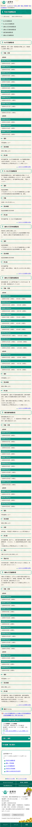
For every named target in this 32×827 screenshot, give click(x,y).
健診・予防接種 (24, 5)
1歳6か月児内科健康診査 (9, 26)
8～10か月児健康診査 (8, 23)
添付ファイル (8, 709)
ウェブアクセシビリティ (24, 785)
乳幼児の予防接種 (10, 768)
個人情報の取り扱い (8, 785)
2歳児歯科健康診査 (8, 32)
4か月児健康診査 (7, 21)
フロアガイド (7, 814)
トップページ (10, 5)
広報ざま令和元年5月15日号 (13, 771)
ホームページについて (8, 782)
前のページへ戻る (11, 778)
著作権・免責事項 (24, 782)
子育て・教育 (17, 5)
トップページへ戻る (22, 778)
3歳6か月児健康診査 (8, 35)
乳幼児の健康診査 (10, 760)
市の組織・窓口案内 (8, 744)
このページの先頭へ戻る (24, 166)
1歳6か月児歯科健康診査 (9, 29)
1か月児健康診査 (10, 766)
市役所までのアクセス (18, 814)
